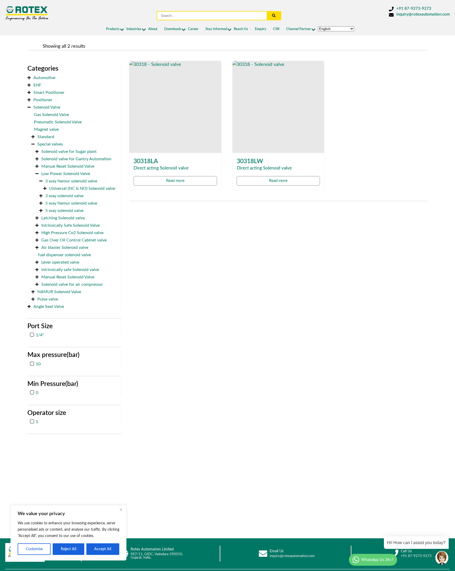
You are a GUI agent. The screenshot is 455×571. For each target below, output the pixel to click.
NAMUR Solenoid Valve (59, 292)
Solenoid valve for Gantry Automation (76, 159)
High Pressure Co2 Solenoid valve (72, 233)
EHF (37, 85)
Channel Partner (298, 29)
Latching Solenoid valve (63, 218)
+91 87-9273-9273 (413, 9)
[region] (68, 532)
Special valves (50, 144)
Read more (175, 181)
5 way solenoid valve (64, 211)
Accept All (102, 549)
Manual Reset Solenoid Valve (67, 166)
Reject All (68, 549)
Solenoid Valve (46, 107)
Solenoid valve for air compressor (72, 284)
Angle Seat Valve (48, 306)
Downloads (172, 29)
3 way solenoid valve (64, 196)
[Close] (121, 509)
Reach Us (241, 29)
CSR (276, 29)
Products (113, 29)
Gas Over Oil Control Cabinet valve (74, 240)
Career (193, 29)
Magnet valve (46, 129)
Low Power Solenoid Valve (65, 174)
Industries (133, 29)
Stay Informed (216, 29)
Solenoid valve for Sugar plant (69, 151)
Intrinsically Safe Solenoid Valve (70, 225)
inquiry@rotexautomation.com (423, 14)
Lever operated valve (60, 262)
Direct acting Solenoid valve (161, 168)
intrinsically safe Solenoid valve (70, 270)
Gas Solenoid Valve (51, 115)
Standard (45, 137)
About (152, 29)
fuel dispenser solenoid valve (64, 255)
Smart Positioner (49, 92)
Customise (34, 549)
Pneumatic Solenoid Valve (58, 122)
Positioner (42, 100)
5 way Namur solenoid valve (71, 203)
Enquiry (260, 29)
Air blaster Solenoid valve (64, 247)
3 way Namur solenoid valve (71, 181)
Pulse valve (47, 299)
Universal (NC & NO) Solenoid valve (82, 188)
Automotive (44, 78)
